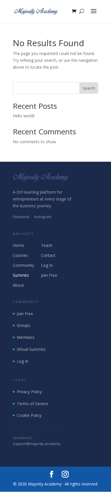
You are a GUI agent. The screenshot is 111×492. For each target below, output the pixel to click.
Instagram (43, 216)
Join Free (49, 275)
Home (18, 245)
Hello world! (23, 115)
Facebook (21, 216)
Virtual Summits (31, 349)
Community (23, 265)
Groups (23, 325)
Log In (47, 265)
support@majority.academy (37, 443)
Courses (20, 255)
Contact (48, 255)
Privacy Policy (29, 391)
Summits (21, 275)
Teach (46, 245)
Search (89, 88)
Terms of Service (32, 403)
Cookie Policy (29, 415)
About (18, 285)
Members (25, 337)
